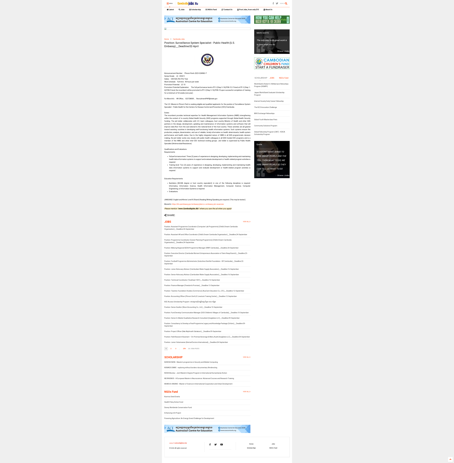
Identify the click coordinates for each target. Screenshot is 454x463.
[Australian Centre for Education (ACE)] (207, 23)
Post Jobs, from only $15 (249, 10)
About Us (268, 10)
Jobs (182, 10)
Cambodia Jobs (179, 39)
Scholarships (251, 448)
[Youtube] (221, 444)
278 (184, 348)
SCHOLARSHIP (173, 357)
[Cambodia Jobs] (188, 4)
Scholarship (196, 10)
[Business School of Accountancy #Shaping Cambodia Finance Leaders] (207, 29)
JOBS (167, 221)
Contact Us (227, 10)
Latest (171, 10)
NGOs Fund (212, 10)
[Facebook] (273, 3)
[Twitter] (277, 3)
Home (166, 39)
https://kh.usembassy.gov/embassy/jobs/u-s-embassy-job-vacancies (198, 204)
